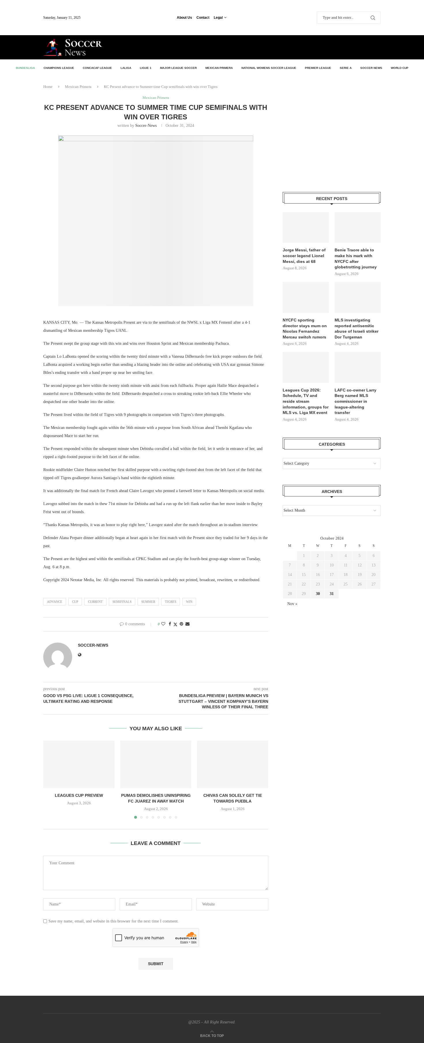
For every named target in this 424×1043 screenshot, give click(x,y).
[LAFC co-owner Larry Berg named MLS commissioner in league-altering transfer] (358, 367)
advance (54, 601)
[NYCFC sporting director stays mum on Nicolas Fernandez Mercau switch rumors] (306, 297)
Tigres (170, 601)
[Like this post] (163, 624)
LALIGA (126, 67)
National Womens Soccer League (268, 67)
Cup (75, 601)
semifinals (122, 601)
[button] (51, 779)
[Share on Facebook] (170, 624)
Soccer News (371, 67)
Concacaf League (97, 67)
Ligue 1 (145, 67)
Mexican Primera (219, 67)
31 (332, 594)
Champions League (59, 67)
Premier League (318, 67)
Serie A (346, 67)
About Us (184, 18)
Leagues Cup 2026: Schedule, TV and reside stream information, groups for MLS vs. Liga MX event (306, 401)
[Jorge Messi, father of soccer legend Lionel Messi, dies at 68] (306, 227)
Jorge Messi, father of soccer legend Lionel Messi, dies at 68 (304, 255)
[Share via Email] (187, 624)
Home (47, 86)
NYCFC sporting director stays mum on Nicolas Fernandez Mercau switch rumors (305, 328)
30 (318, 594)
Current (95, 601)
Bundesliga (25, 67)
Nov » (292, 604)
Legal (218, 18)
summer (148, 601)
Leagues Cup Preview (79, 795)
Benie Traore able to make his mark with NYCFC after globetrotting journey (356, 258)
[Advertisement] (313, 46)
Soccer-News (146, 125)
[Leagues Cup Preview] (79, 764)
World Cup (399, 67)
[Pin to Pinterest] (181, 624)
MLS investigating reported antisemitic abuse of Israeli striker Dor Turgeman (356, 328)
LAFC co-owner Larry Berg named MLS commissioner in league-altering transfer (355, 401)
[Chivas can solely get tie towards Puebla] (232, 764)
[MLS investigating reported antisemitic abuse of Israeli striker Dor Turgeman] (358, 297)
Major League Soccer (178, 67)
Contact (202, 18)
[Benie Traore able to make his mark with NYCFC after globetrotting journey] (358, 227)
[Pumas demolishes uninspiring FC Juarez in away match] (156, 764)
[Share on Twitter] (175, 624)
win (189, 601)
